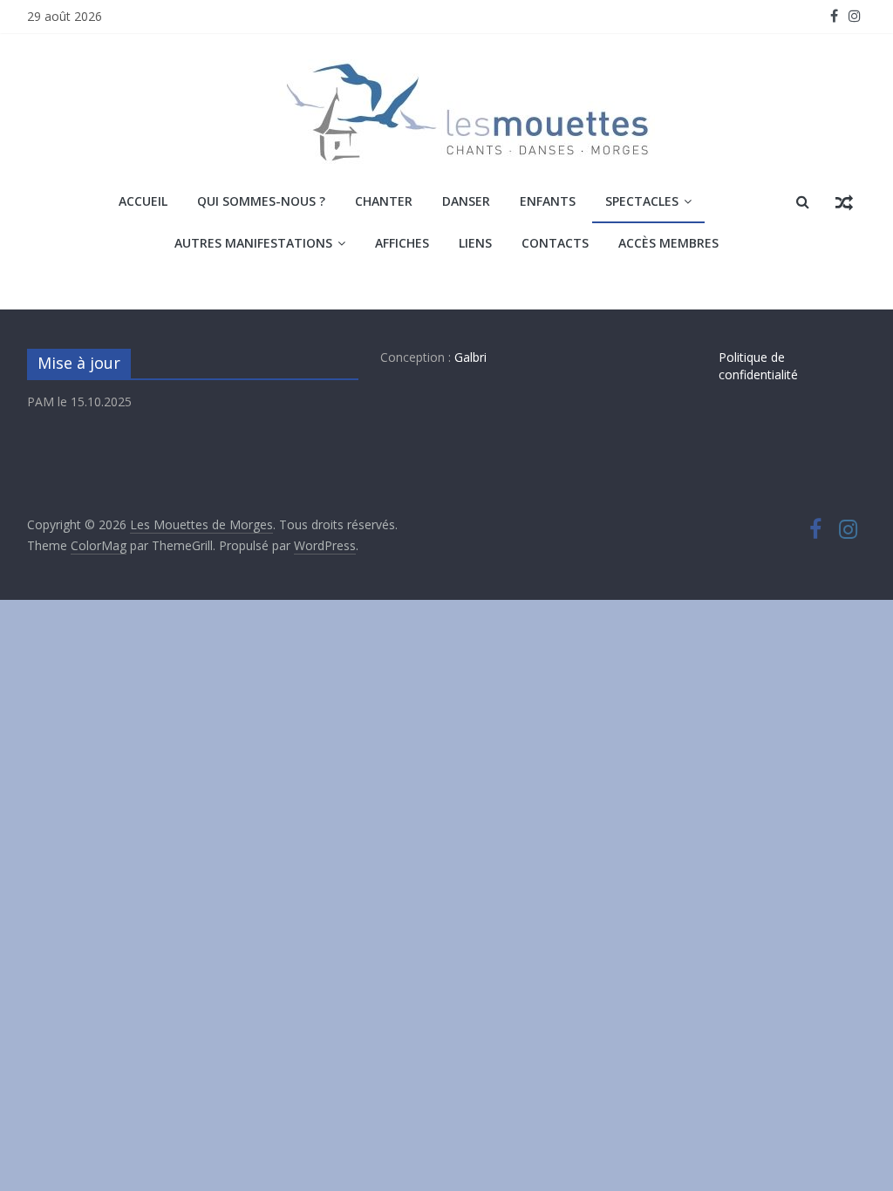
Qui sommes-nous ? (261, 201)
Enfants (548, 201)
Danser (466, 201)
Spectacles (641, 201)
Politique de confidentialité (758, 366)
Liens (475, 243)
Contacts (555, 243)
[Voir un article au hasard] (844, 201)
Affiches (402, 243)
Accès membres (668, 243)
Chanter (383, 201)
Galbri (470, 357)
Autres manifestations (253, 243)
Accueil (143, 201)
